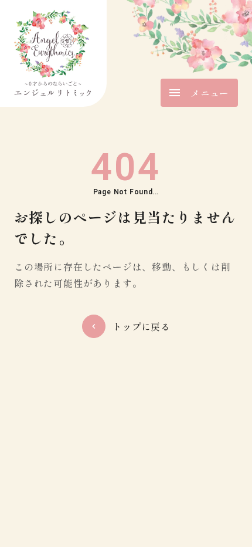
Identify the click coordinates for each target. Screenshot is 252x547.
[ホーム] (53, 53)
